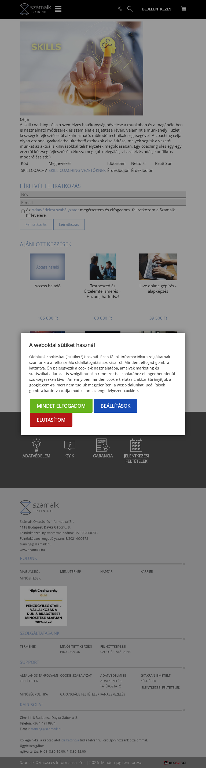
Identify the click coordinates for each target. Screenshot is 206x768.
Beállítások (115, 406)
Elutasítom (51, 419)
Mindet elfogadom (61, 406)
